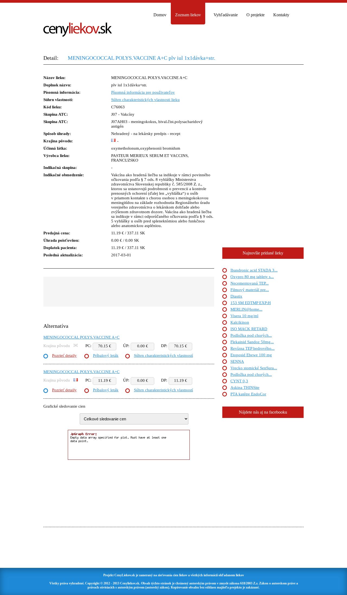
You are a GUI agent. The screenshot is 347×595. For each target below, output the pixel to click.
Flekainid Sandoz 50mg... (252, 342)
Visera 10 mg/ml (244, 316)
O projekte (255, 14)
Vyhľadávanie (226, 14)
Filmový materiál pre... (249, 290)
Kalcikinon (239, 322)
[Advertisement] (128, 292)
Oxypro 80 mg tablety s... (252, 277)
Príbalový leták (105, 355)
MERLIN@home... (246, 309)
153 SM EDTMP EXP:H (250, 303)
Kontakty (281, 14)
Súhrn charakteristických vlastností (163, 355)
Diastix (236, 296)
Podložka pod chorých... (251, 335)
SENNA (237, 361)
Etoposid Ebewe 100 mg (251, 355)
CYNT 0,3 (239, 381)
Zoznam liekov (188, 14)
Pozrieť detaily (64, 355)
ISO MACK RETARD (248, 329)
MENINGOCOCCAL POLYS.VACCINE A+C (81, 337)
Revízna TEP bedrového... (252, 348)
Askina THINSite (244, 387)
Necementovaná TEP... (249, 283)
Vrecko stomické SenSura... (253, 368)
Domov (159, 14)
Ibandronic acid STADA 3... (254, 270)
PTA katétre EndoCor (248, 394)
